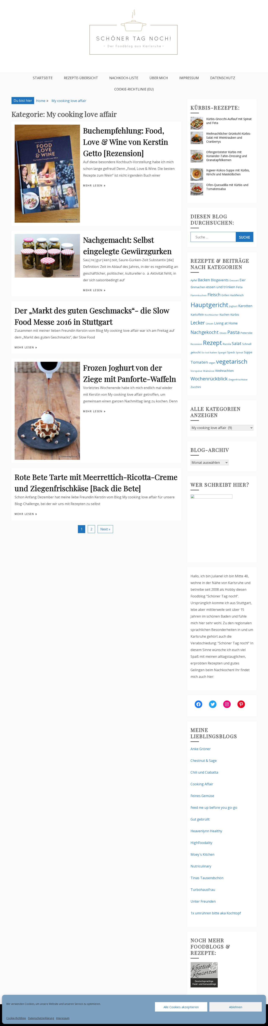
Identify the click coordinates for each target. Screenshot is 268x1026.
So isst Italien (209, 352)
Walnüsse (208, 370)
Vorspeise (196, 370)
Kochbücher (212, 314)
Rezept (212, 343)
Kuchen (224, 315)
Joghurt (233, 306)
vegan (212, 362)
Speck (231, 352)
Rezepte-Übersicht (81, 78)
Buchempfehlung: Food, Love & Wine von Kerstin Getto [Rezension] (125, 141)
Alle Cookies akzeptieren (181, 1007)
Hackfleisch (237, 295)
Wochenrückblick (209, 378)
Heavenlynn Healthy (206, 831)
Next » (105, 529)
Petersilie (247, 333)
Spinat (239, 352)
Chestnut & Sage (204, 760)
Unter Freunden (203, 901)
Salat (236, 343)
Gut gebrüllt (200, 819)
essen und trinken (220, 287)
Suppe (248, 352)
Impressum (63, 1018)
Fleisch (213, 294)
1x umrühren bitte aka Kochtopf (216, 913)
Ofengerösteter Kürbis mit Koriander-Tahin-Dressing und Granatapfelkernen (226, 156)
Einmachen (198, 287)
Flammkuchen (199, 295)
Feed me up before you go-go (214, 807)
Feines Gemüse (202, 795)
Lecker (198, 322)
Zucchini (196, 387)
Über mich (158, 78)
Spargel (222, 352)
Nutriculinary (201, 866)
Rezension (196, 344)
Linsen (209, 323)
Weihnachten (224, 370)
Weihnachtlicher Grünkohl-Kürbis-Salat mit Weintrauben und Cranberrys (228, 137)
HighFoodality (201, 842)
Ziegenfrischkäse (237, 379)
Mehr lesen (93, 185)
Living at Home (226, 323)
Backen (204, 279)
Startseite (43, 78)
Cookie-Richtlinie (16, 1018)
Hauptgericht (209, 305)
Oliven (223, 333)
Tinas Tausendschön (207, 878)
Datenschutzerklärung (41, 1018)
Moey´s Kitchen (202, 854)
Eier (243, 280)
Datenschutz (222, 78)
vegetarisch (231, 361)
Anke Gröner (201, 749)
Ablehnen (235, 1007)
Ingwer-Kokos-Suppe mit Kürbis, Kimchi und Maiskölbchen (228, 172)
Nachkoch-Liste (123, 78)
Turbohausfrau (203, 889)
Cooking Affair (202, 784)
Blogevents (220, 280)
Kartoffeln (197, 315)
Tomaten (199, 362)
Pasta (233, 332)
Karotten (245, 305)
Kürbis (234, 314)
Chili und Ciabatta (204, 772)
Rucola (227, 344)
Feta (239, 287)
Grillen (225, 295)
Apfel (194, 280)
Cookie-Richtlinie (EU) (134, 89)
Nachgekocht (205, 332)
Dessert (234, 280)
